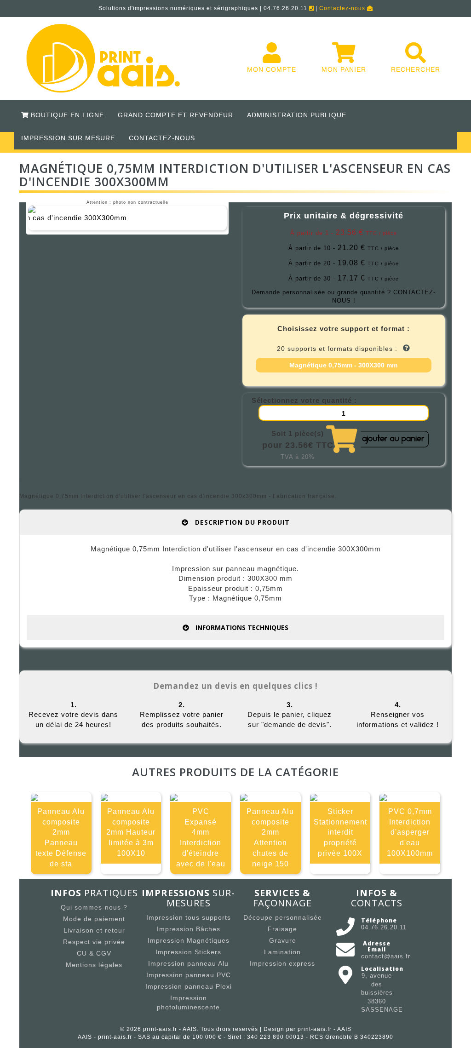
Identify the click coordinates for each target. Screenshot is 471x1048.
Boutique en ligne (66, 115)
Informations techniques (241, 627)
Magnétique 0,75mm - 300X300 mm (343, 365)
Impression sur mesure (68, 138)
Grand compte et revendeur (175, 115)
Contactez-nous (343, 8)
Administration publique (296, 115)
